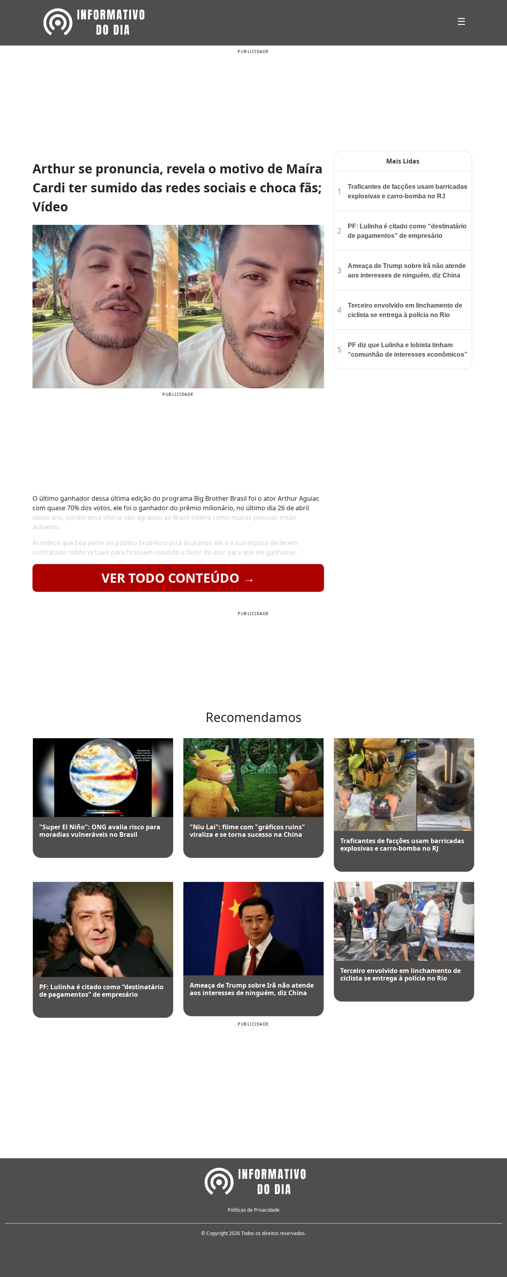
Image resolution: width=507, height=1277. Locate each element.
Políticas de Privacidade (254, 1210)
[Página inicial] (253, 1180)
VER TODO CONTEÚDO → (178, 577)
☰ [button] (461, 21)
